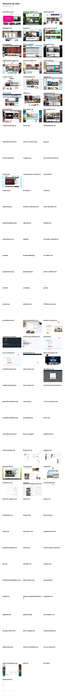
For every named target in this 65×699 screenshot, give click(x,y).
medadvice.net (27, 304)
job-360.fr (47, 663)
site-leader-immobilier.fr (51, 239)
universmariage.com (9, 450)
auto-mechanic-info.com (51, 158)
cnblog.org (26, 93)
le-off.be (5, 288)
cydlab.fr (26, 239)
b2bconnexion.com (28, 580)
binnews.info (27, 515)
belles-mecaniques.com (51, 353)
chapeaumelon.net (49, 93)
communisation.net (29, 77)
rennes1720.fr (48, 174)
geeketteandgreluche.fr (10, 223)
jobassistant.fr (48, 515)
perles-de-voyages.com (10, 499)
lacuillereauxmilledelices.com (12, 580)
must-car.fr (47, 418)
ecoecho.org (6, 304)
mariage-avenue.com (9, 631)
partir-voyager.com (29, 631)
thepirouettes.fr (7, 679)
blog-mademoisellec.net (30, 320)
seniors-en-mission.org (30, 142)
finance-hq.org (27, 450)
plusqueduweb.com (29, 353)
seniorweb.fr (6, 190)
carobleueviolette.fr (50, 631)
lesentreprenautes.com (9, 142)
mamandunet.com (8, 239)
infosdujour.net (7, 28)
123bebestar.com (8, 515)
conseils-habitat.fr (8, 158)
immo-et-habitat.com (50, 271)
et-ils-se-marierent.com (51, 401)
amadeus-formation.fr (50, 320)
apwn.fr (5, 564)
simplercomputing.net (9, 125)
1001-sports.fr (27, 466)
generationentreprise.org (10, 401)
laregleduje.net (48, 596)
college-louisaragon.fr (9, 385)
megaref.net (47, 466)
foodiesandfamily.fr (29, 255)
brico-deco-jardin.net (29, 60)
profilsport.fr (48, 450)
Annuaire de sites (11, 3)
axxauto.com (47, 564)
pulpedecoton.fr (48, 434)
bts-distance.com (49, 369)
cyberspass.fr (27, 223)
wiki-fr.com (26, 547)
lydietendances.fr (8, 647)
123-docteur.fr (7, 93)
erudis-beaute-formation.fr (31, 336)
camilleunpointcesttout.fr (10, 60)
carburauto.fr (27, 401)
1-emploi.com (27, 158)
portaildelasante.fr (8, 320)
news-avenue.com (28, 385)
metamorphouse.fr (49, 482)
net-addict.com (48, 255)
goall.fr (46, 288)
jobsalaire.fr (47, 336)
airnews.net (6, 174)
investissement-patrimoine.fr (52, 385)
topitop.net (26, 499)
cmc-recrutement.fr (8, 353)
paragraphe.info (28, 271)
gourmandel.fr (7, 44)
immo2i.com (47, 77)
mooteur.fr (26, 28)
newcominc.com (28, 531)
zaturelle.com (27, 564)
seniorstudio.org (49, 60)
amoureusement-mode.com (52, 547)
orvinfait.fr (26, 288)
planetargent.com (49, 614)
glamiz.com (47, 499)
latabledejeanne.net (50, 125)
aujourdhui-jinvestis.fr (10, 434)
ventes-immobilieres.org (10, 663)
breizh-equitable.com (50, 206)
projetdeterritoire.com (9, 369)
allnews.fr (47, 190)
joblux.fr (25, 663)
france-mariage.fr (28, 434)
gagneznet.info (27, 614)
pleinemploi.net (7, 109)
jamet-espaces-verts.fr (50, 28)
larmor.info (26, 125)
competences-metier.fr (9, 336)
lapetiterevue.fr (7, 206)
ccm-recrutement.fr (49, 647)
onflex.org (6, 531)
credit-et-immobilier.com (30, 647)
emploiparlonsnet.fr (50, 531)
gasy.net (46, 142)
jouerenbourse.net (8, 12)
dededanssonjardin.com (30, 12)
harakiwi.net (47, 223)
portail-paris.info (49, 12)
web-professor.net (49, 109)
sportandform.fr (28, 418)
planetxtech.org (7, 482)
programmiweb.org (8, 271)
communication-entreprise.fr (32, 174)
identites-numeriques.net (31, 206)
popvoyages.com (28, 109)
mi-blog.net (26, 190)
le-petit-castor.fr (8, 77)
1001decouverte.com (50, 304)
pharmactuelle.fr (8, 466)
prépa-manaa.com (28, 369)
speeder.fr (26, 482)
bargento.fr (6, 596)
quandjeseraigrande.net (10, 547)
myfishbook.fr (7, 614)
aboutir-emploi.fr (28, 44)
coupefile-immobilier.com (10, 418)
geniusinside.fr (48, 580)
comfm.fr (5, 255)
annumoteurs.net (49, 44)
